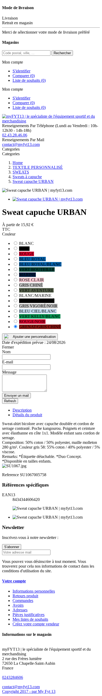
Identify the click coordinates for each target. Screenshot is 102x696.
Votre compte (14, 581)
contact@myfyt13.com (21, 144)
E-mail (7, 362)
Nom (6, 352)
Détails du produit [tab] (27, 415)
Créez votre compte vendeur (36, 624)
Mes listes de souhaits (30, 619)
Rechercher (62, 53)
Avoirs (18, 605)
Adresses (20, 610)
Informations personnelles (34, 591)
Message (9, 372)
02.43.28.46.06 (14, 135)
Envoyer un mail (16, 395)
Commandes (23, 600)
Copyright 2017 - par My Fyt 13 (28, 691)
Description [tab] (22, 410)
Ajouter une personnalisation (34, 337)
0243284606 (12, 677)
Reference (11, 475)
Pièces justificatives (28, 614)
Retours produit (25, 596)
